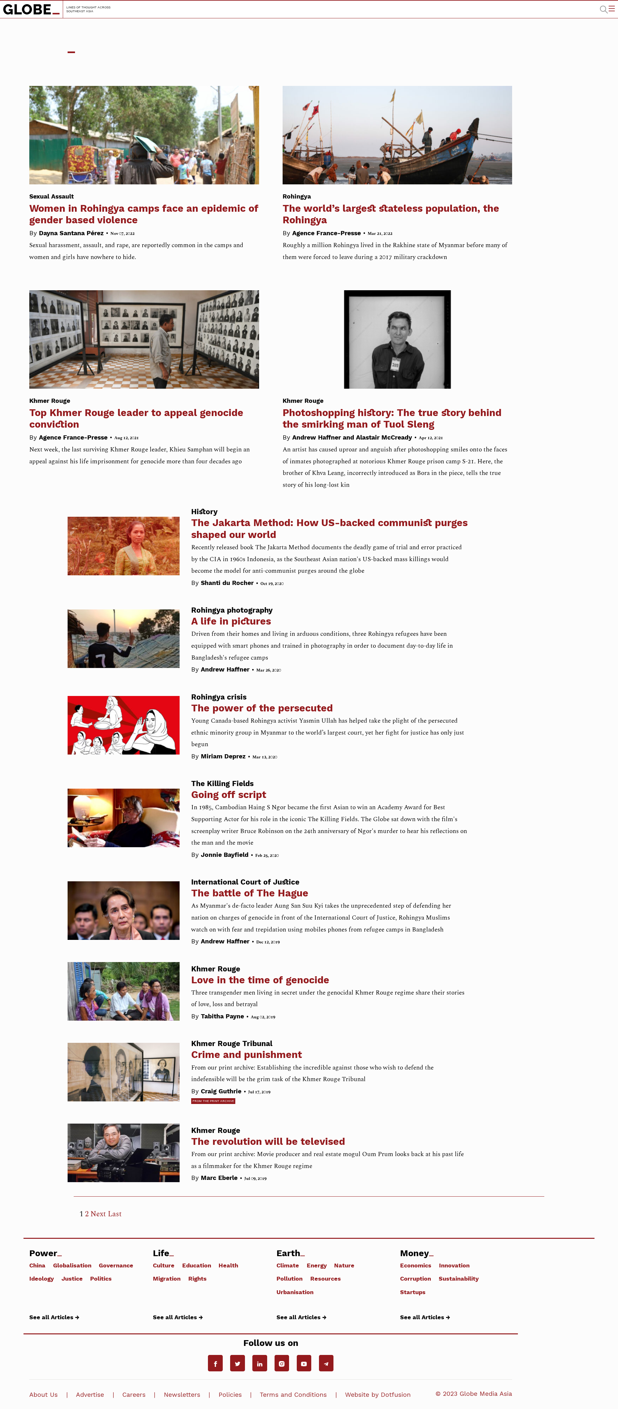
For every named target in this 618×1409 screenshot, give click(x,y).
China (37, 1265)
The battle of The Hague (249, 893)
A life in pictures (231, 621)
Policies (230, 1394)
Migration (167, 1278)
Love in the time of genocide (260, 980)
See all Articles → (54, 1317)
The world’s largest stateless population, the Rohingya (391, 209)
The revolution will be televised (268, 1141)
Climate (287, 1265)
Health (228, 1265)
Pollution (289, 1278)
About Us (43, 1394)
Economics (415, 1265)
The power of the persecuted (262, 708)
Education (196, 1265)
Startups (413, 1292)
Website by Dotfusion (378, 1394)
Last (115, 1214)
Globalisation (72, 1265)
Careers (133, 1394)
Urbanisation (295, 1292)
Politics (101, 1278)
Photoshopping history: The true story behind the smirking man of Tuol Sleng (392, 413)
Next (98, 1214)
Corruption (415, 1278)
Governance (116, 1265)
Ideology (41, 1278)
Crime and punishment (246, 1054)
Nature (344, 1265)
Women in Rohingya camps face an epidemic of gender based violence (143, 209)
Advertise (90, 1394)
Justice (72, 1278)
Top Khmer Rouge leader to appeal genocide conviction (136, 413)
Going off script (228, 794)
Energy (317, 1265)
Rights (197, 1278)
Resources (325, 1278)
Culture (163, 1265)
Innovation (454, 1265)
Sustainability (459, 1278)
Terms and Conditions (293, 1394)
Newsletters (182, 1394)
